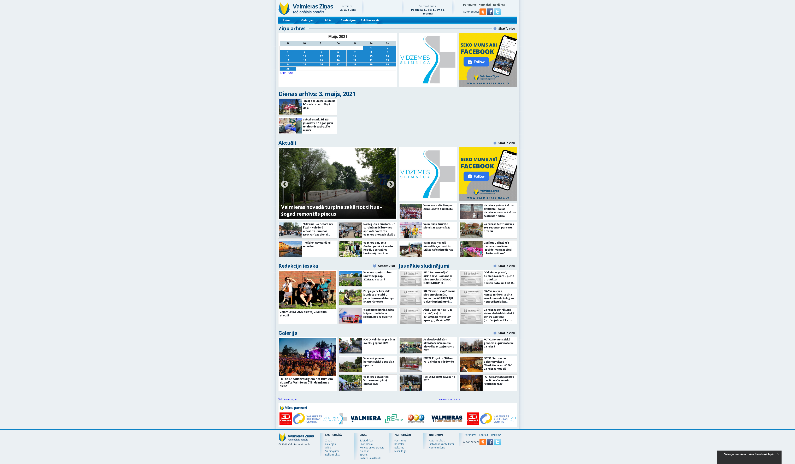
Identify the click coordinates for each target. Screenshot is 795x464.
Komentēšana (437, 447)
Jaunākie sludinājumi (424, 265)
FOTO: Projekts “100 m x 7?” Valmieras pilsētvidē (438, 359)
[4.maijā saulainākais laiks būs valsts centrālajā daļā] (290, 107)
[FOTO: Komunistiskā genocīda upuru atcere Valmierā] (471, 345)
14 (354, 56)
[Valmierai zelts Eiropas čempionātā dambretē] (411, 211)
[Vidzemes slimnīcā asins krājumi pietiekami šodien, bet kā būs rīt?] (351, 316)
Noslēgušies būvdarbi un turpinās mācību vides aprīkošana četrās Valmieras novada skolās (379, 229)
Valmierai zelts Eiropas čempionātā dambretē (438, 207)
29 (371, 64)
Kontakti (485, 4)
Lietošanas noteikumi (441, 444)
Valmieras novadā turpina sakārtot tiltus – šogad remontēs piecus (331, 210)
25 (304, 64)
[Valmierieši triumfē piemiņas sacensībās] (411, 230)
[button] (490, 14)
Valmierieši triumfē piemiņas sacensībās (436, 225)
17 (287, 60)
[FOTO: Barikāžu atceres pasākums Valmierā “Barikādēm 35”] (471, 383)
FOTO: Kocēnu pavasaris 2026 (439, 378)
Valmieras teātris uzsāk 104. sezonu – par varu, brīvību (499, 227)
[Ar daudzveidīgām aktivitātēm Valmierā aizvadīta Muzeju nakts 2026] (411, 345)
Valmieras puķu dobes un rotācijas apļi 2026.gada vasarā (377, 275)
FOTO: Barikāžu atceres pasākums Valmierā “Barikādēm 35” (499, 380)
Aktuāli (287, 142)
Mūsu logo (400, 451)
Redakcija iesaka (298, 265)
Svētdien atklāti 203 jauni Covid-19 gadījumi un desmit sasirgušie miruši (318, 125)
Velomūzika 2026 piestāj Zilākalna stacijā (303, 313)
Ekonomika (366, 444)
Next (391, 184)
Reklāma (499, 4)
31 (287, 68)
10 (287, 56)
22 (371, 60)
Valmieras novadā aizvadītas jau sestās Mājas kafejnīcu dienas (438, 246)
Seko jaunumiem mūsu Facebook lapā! (749, 454)
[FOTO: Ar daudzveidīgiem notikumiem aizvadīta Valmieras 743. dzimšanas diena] (307, 356)
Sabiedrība (366, 440)
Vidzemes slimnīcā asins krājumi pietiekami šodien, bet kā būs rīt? (378, 313)
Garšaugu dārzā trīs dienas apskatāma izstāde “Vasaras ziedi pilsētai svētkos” (498, 248)
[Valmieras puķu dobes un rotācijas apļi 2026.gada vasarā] (351, 278)
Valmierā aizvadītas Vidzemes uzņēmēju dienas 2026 (376, 380)
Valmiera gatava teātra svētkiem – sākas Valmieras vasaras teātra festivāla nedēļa (500, 210)
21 (354, 60)
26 (321, 64)
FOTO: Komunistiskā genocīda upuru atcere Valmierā (499, 343)
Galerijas (307, 20)
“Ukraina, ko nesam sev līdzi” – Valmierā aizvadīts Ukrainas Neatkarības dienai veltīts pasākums (318, 231)
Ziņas (286, 20)
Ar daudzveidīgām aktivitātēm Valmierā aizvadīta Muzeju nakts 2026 (438, 345)
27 (338, 64)
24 (287, 64)
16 (387, 56)
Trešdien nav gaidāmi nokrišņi (317, 244)
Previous (285, 184)
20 (338, 60)
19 (321, 60)
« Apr (282, 73)
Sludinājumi (349, 20)
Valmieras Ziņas (287, 399)
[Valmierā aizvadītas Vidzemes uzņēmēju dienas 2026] (351, 383)
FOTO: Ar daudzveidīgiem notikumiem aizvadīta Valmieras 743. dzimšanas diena (306, 382)
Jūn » (291, 73)
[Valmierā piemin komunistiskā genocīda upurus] (351, 364)
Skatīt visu (506, 28)
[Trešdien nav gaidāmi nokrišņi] (290, 248)
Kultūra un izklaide (370, 458)
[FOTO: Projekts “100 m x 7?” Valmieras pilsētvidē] (411, 364)
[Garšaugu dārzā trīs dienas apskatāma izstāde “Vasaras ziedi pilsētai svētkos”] (471, 248)
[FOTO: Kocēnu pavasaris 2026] (411, 383)
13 (338, 56)
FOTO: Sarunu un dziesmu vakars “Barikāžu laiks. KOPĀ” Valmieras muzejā (498, 363)
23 (387, 60)
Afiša (328, 20)
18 (304, 60)
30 (387, 64)
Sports (363, 454)
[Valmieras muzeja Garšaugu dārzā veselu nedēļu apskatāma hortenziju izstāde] (351, 248)
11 (304, 56)
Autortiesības (437, 440)
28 (354, 64)
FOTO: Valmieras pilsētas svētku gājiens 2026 (379, 341)
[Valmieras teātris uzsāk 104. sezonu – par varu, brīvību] (471, 230)
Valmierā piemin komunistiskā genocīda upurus (378, 361)
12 (321, 56)
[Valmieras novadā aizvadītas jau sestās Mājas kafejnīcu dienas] (411, 248)
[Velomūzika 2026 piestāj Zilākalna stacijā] (307, 289)
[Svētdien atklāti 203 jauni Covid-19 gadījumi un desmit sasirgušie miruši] (290, 125)
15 (371, 56)
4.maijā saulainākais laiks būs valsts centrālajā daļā (319, 104)
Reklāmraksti (370, 20)
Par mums (470, 4)
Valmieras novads (449, 399)
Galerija (287, 332)
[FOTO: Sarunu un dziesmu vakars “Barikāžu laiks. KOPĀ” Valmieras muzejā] (471, 364)
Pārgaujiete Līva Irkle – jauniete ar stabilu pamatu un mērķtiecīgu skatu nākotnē (378, 296)
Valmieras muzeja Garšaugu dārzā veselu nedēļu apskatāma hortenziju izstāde (378, 248)
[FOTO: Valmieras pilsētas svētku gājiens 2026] (351, 345)
